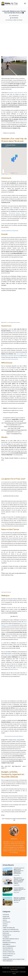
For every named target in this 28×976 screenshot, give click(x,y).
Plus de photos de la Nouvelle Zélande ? (14, 736)
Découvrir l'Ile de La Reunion (10, 931)
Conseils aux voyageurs (9, 929)
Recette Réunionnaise (8, 946)
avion (4, 925)
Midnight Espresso (13, 669)
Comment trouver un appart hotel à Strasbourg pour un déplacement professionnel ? (19, 870)
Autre (4, 924)
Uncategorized (7, 948)
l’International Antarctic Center (16, 213)
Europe (5, 933)
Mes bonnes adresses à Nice (10, 939)
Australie (10, 20)
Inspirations (6, 935)
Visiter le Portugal (8, 953)
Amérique (5, 918)
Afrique (5, 916)
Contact (14, 973)
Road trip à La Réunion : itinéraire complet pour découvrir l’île (19, 899)
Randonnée (6, 944)
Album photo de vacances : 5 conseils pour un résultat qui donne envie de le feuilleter (19, 880)
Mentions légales (15, 971)
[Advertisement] (14, 38)
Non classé (6, 940)
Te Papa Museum (8, 655)
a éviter (5, 914)
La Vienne (5, 937)
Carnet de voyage (17, 20)
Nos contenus (14, 969)
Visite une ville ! (7, 950)
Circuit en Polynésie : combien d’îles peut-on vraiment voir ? (19, 889)
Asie (4, 920)
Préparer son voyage (8, 942)
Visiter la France (7, 952)
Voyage (5, 957)
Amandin (15, 18)
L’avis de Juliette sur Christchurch (9, 230)
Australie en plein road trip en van (17, 92)
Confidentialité (22, 971)
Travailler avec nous (6, 971)
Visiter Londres (7, 955)
